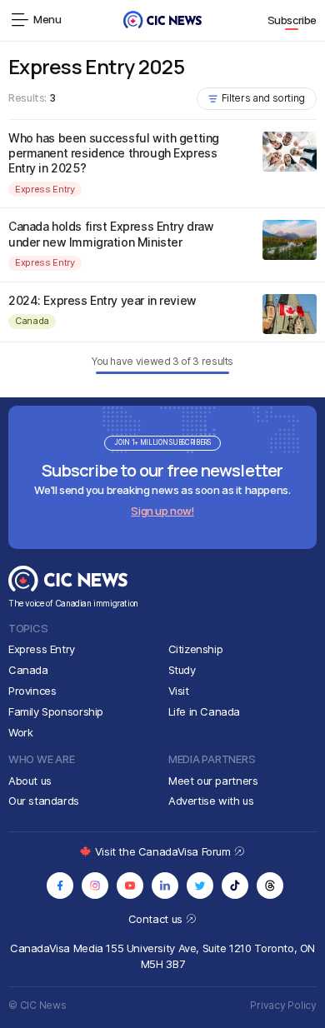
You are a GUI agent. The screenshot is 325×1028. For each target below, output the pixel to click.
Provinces (32, 690)
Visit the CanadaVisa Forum (164, 851)
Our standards (43, 800)
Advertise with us (210, 800)
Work (20, 732)
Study (182, 669)
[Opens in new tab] (60, 885)
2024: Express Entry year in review (102, 300)
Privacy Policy (283, 1005)
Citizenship (195, 649)
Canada (32, 321)
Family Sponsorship (55, 711)
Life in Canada (204, 711)
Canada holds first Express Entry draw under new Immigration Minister (110, 233)
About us (30, 780)
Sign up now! (162, 510)
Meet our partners (213, 780)
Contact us (157, 919)
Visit (178, 690)
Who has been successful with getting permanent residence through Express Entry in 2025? (113, 153)
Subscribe (293, 20)
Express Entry (45, 189)
